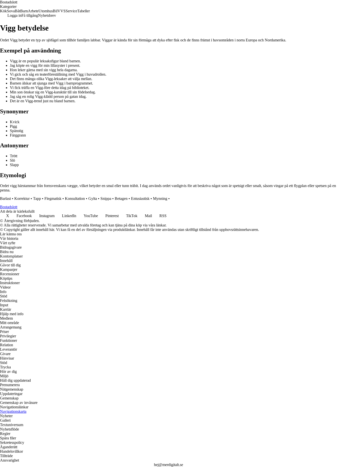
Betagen (121, 198)
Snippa (105, 198)
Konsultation (75, 198)
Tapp (37, 198)
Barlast (5, 198)
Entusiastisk (140, 198)
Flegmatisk (52, 198)
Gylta (92, 198)
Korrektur (22, 198)
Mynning (160, 198)
